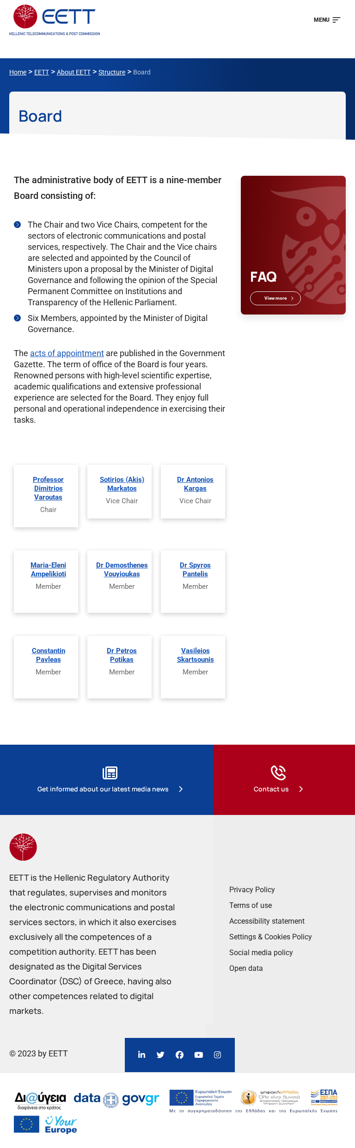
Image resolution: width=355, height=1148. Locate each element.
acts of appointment (67, 353)
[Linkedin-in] (142, 1055)
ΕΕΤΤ (41, 72)
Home (17, 72)
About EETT (74, 72)
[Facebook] (180, 1055)
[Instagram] (218, 1055)
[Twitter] (161, 1055)
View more (275, 298)
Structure (111, 72)
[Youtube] (199, 1055)
